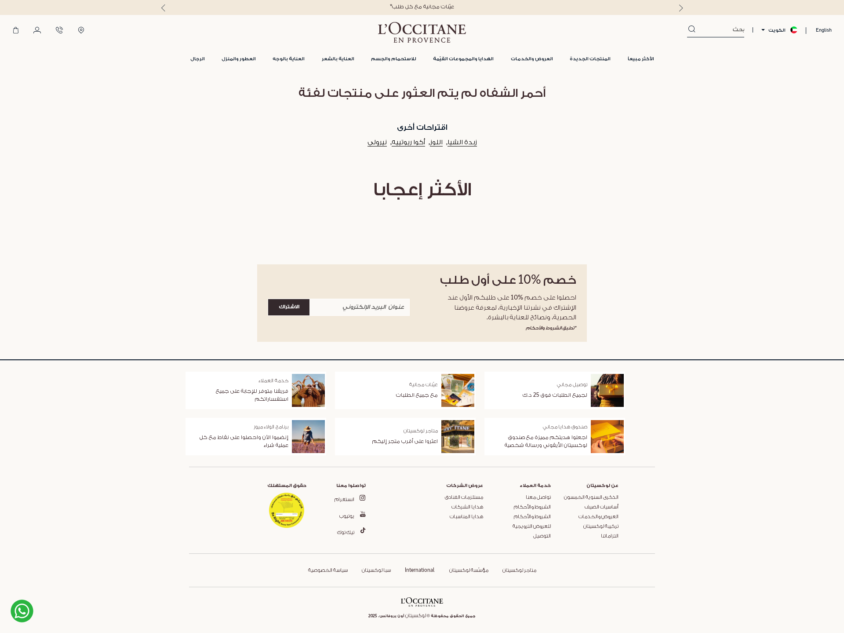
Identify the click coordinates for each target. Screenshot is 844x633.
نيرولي (377, 142)
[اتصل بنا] (59, 31)
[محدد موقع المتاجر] (81, 31)
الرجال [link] (197, 58)
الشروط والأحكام (532, 507)
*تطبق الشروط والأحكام (551, 328)
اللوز (436, 142)
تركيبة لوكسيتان (600, 526)
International (419, 570)
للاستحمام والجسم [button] (393, 58)
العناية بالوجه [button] (289, 58)
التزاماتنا (609, 536)
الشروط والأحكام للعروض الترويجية (532, 521)
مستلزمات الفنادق (464, 497)
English (824, 30)
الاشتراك (289, 307)
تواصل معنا (538, 497)
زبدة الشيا (462, 142)
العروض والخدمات (598, 517)
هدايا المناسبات (466, 517)
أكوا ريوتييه (408, 142)
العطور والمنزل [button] (239, 58)
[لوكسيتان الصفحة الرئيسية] (422, 32)
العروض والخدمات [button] (532, 58)
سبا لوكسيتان (376, 570)
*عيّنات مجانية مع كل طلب (422, 7)
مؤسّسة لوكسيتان (468, 570)
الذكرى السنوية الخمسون (591, 497)
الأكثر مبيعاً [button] (641, 58)
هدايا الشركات (467, 507)
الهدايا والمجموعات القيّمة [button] (463, 58)
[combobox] (719, 30)
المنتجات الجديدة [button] (590, 58)
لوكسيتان (415, 615)
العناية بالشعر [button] (338, 58)
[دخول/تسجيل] (37, 31)
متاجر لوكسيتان (519, 570)
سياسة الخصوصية (328, 570)
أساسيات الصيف (601, 507)
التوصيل (542, 536)
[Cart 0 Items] (15, 31)
